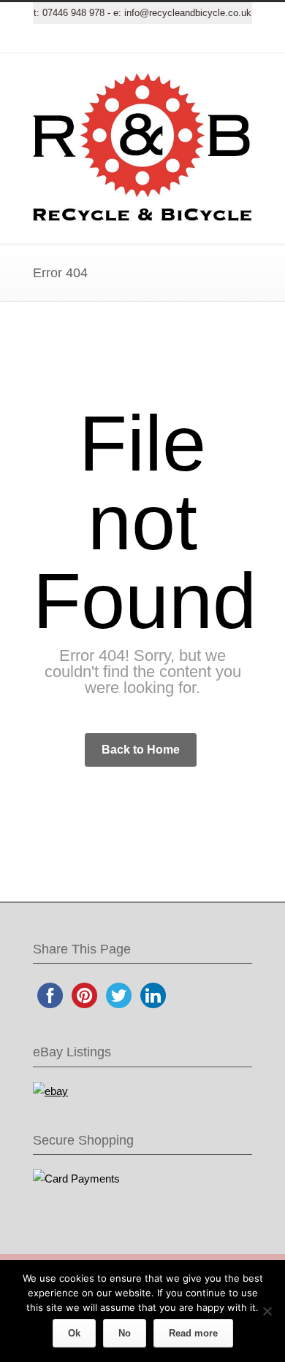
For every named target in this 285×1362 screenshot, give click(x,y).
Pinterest (186, 38)
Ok (74, 1333)
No (124, 1333)
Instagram (157, 38)
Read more (193, 1333)
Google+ (127, 38)
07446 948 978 (73, 12)
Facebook (98, 38)
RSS (215, 38)
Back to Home (141, 749)
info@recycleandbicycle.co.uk (187, 12)
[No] (266, 1311)
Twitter (69, 38)
